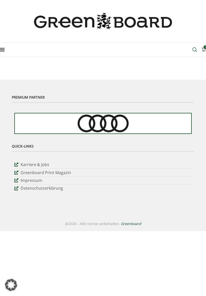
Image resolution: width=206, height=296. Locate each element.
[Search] (194, 49)
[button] (11, 285)
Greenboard (131, 223)
